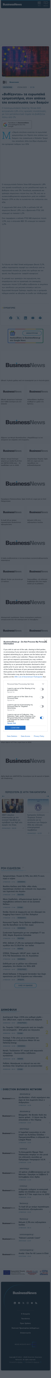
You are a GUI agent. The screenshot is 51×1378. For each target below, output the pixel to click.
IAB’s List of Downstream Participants (28, 677)
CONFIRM (15, 728)
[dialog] (25, 689)
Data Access (25, 736)
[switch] (42, 689)
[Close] (46, 642)
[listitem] (25, 684)
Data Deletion (12, 736)
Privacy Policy (39, 736)
